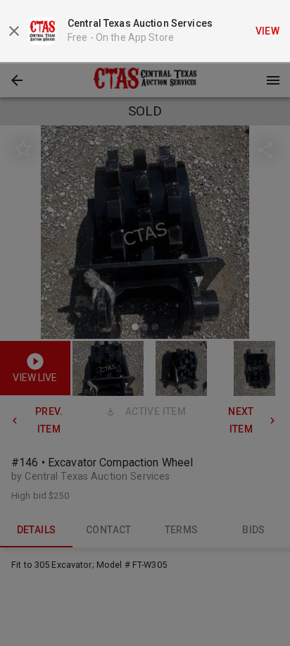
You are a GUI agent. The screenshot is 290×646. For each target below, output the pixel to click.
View (268, 31)
